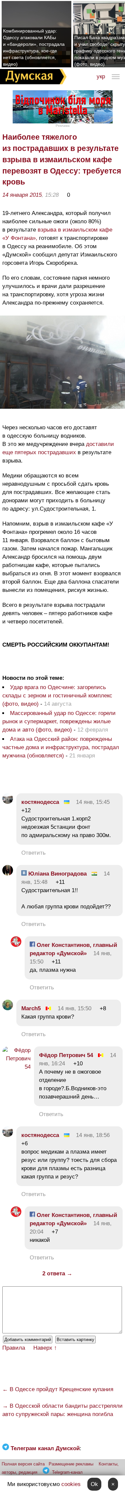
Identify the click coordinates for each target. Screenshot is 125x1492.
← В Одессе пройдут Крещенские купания (57, 1389)
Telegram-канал (67, 1472)
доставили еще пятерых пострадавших (58, 448)
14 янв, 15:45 (93, 802)
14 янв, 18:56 (93, 1135)
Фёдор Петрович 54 (66, 1055)
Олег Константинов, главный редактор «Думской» (73, 949)
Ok (94, 1484)
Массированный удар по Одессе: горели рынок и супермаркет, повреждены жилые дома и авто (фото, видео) (59, 721)
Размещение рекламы (71, 1463)
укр (101, 76)
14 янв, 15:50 (74, 1008)
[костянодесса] (7, 802)
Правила (13, 1348)
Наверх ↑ (45, 1348)
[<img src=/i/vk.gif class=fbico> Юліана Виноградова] (7, 874)
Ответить (33, 853)
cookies (71, 1484)
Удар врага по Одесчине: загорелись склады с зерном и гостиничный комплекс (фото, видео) (57, 695)
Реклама (63, 125)
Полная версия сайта (23, 1463)
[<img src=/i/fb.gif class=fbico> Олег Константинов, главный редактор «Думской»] (16, 945)
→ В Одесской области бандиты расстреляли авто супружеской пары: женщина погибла (62, 1410)
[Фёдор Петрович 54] (16, 1067)
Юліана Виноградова (57, 874)
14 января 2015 (22, 195)
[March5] (7, 1008)
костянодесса (40, 802)
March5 (31, 1008)
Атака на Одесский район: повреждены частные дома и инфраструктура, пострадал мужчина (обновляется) (60, 747)
